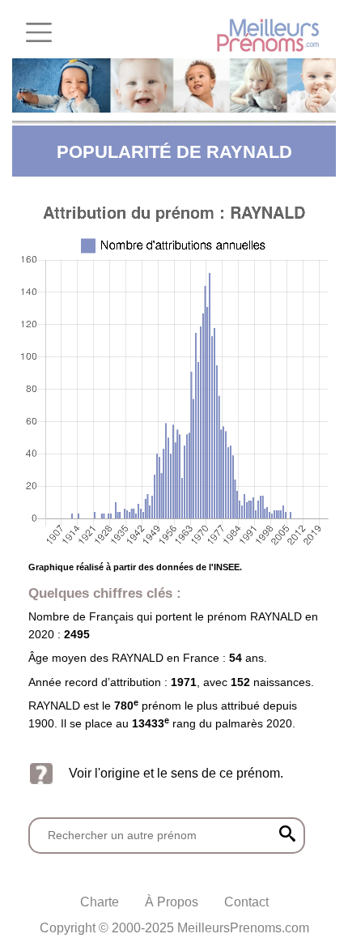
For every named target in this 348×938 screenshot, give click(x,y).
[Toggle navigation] (39, 32)
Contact (246, 902)
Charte (99, 902)
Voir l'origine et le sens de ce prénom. (176, 772)
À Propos (171, 902)
